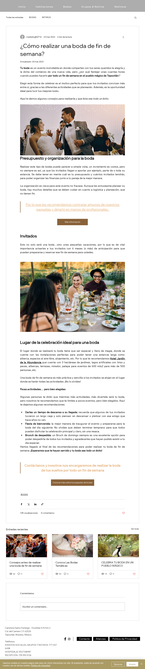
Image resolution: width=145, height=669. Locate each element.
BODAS (32, 17)
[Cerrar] (141, 664)
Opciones (118, 664)
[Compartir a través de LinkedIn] (35, 504)
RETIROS (46, 17)
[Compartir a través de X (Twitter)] (28, 504)
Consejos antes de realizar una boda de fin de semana (25, 564)
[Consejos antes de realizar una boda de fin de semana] (26, 545)
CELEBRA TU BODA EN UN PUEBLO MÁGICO (117, 564)
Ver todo (135, 529)
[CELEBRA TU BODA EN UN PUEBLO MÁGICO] (118, 545)
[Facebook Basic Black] (65, 639)
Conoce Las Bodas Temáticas (67, 564)
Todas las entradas (14, 17)
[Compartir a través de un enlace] (42, 504)
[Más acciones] (123, 37)
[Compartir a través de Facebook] (21, 504)
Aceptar (132, 664)
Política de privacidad (40, 665)
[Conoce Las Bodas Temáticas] (72, 545)
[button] (135, 17)
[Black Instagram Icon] (69, 639)
